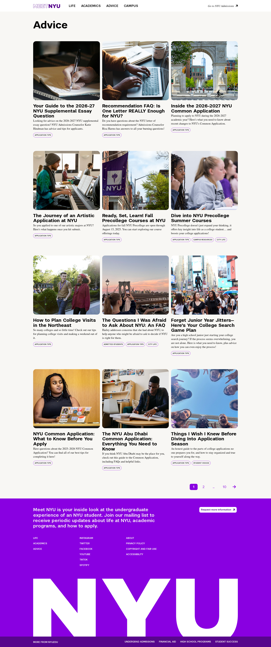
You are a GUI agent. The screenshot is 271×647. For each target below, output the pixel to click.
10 (224, 487)
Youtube (85, 554)
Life (72, 5)
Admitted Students (113, 344)
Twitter (85, 543)
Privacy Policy (135, 543)
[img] (66, 70)
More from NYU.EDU (45, 642)
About (130, 538)
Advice (112, 5)
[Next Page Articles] (234, 486)
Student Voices (201, 463)
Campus (131, 5)
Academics (91, 5)
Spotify (84, 565)
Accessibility (134, 554)
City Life (221, 240)
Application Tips (43, 135)
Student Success (226, 642)
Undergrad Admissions (140, 642)
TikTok (84, 559)
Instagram (86, 538)
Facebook (86, 548)
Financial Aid (167, 642)
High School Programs (195, 642)
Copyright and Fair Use (141, 548)
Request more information (216, 509)
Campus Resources (202, 240)
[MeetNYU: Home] (46, 5)
